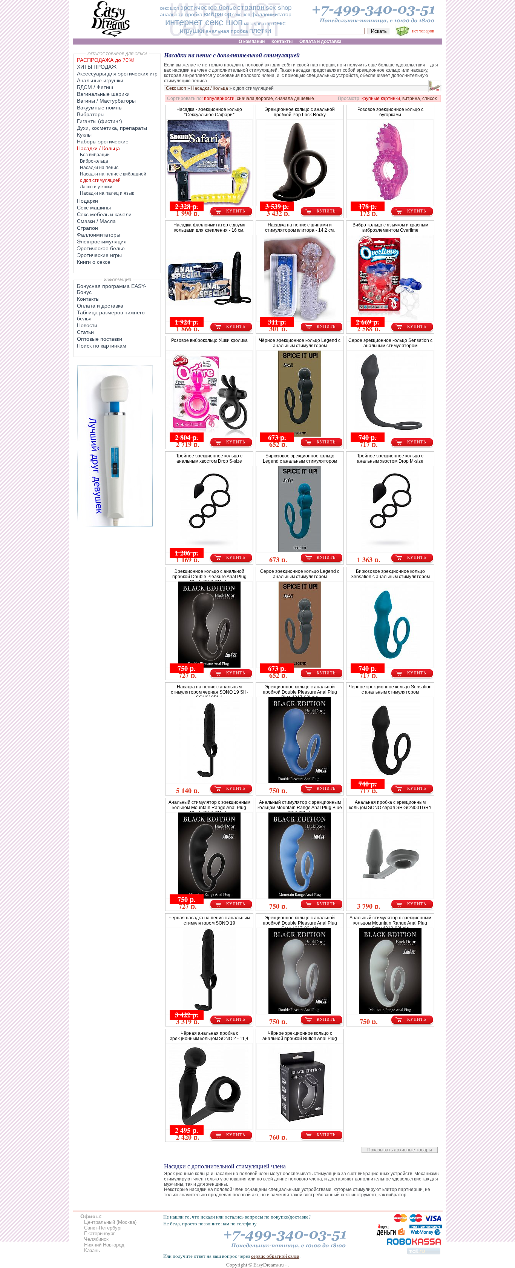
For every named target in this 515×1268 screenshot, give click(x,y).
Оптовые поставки (99, 339)
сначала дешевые (294, 98)
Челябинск (96, 1239)
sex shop (278, 7)
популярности (219, 98)
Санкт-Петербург (103, 1228)
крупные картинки (381, 98)
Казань (92, 1250)
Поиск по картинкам (101, 346)
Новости (87, 325)
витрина (411, 98)
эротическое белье (208, 7)
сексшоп (241, 14)
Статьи (85, 332)
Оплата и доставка (100, 306)
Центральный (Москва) (110, 1222)
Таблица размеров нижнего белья (111, 315)
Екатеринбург (99, 1233)
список (429, 98)
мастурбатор (258, 23)
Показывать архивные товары (399, 1150)
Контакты (88, 299)
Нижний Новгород (104, 1245)
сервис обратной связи (275, 1256)
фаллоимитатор (271, 14)
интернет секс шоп (204, 22)
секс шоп (169, 8)
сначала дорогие (255, 98)
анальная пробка (181, 14)
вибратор (217, 14)
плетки (260, 30)
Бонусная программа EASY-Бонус (111, 289)
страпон (251, 7)
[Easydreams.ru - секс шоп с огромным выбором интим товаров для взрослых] (110, 37)
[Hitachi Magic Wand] (115, 525)
